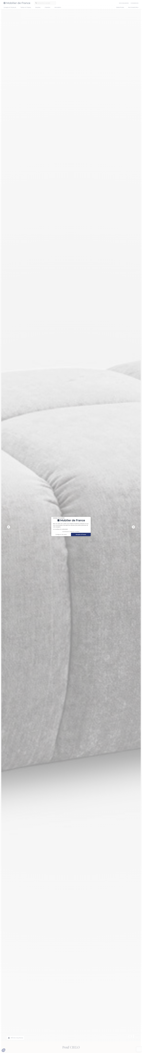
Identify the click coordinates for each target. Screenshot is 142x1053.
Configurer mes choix (61, 534)
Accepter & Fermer (81, 534)
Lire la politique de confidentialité (60, 529)
